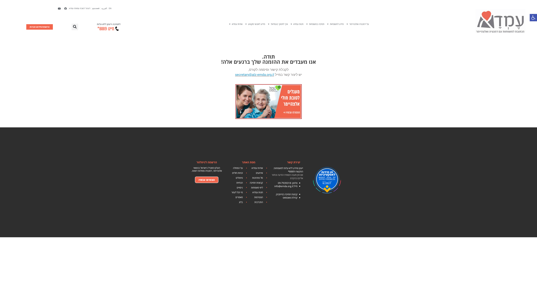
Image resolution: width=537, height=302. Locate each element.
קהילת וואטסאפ (290, 197)
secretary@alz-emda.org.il (254, 75)
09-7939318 (284, 183)
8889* (291, 171)
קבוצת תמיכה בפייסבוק (286, 194)
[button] (75, 27)
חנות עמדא (298, 24)
